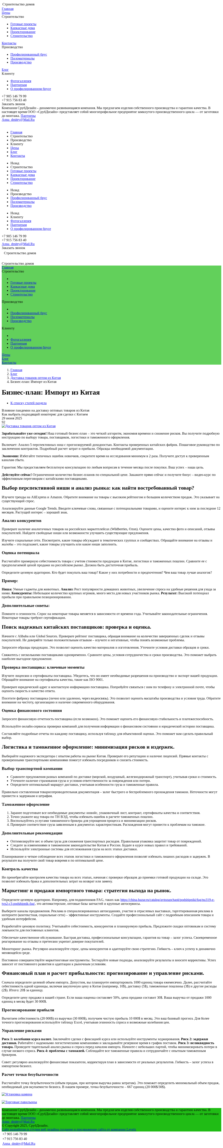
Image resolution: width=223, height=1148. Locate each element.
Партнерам (18, 85)
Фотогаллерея (20, 81)
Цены (6, 13)
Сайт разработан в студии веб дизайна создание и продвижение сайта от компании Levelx (69, 1129)
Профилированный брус (28, 54)
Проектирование (22, 32)
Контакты (9, 43)
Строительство (21, 36)
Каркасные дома (22, 28)
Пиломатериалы (22, 58)
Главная (8, 9)
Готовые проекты (23, 24)
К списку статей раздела (28, 403)
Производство (21, 62)
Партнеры (28, 116)
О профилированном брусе (30, 89)
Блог (5, 69)
